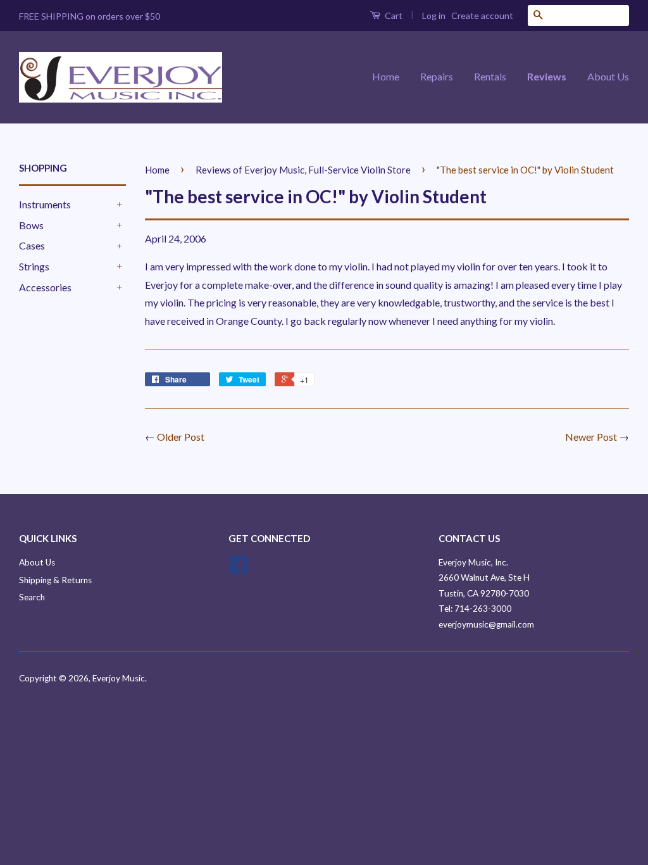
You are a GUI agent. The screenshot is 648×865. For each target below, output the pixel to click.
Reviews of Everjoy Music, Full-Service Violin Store (303, 169)
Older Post (180, 437)
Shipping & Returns (55, 580)
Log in (434, 15)
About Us (608, 76)
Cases (32, 245)
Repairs (436, 76)
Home (385, 76)
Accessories (45, 287)
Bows (31, 225)
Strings (34, 266)
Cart (392, 15)
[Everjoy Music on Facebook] (237, 569)
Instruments (45, 204)
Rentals (490, 76)
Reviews (546, 76)
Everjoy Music (118, 678)
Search (32, 597)
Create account (482, 15)
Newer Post (591, 437)
